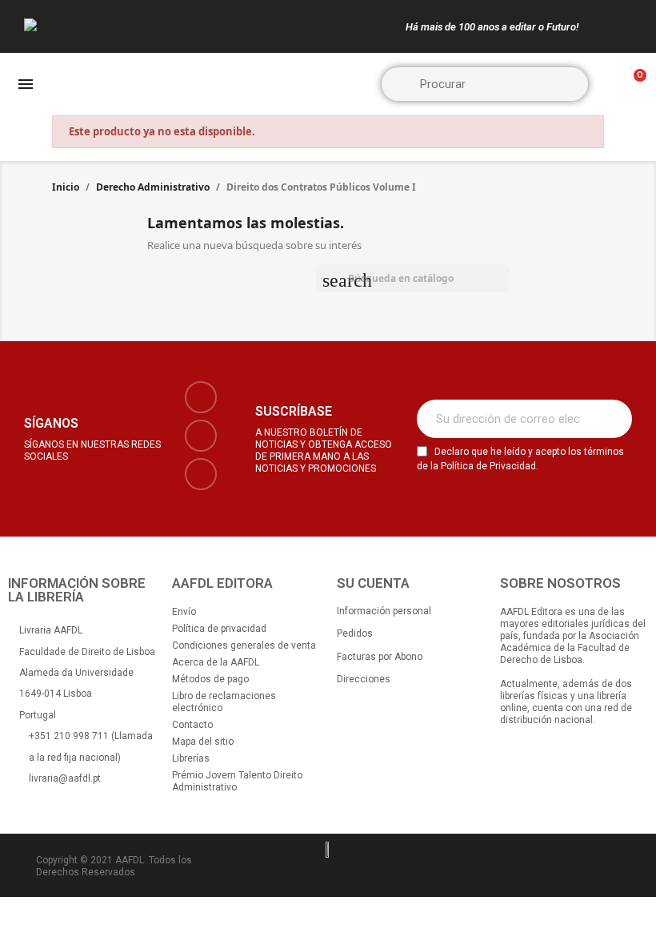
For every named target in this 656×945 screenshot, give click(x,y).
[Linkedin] (201, 474)
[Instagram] (201, 436)
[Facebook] (201, 397)
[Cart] (633, 84)
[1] (611, 419)
